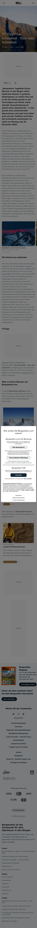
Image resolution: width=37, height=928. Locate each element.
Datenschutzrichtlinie (19, 497)
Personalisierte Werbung (18, 457)
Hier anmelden (28, 478)
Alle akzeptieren (18, 447)
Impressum (18, 495)
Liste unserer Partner (28, 490)
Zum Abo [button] (18, 475)
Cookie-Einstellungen (18, 500)
